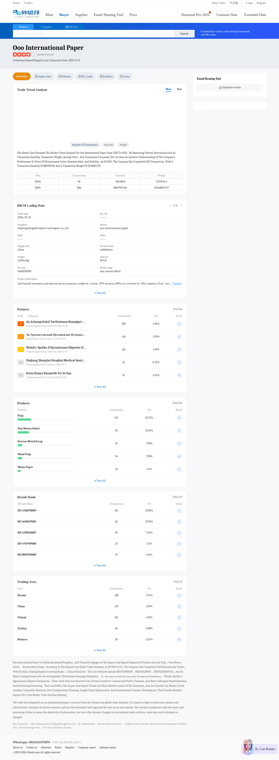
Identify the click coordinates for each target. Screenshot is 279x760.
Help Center (219, 2)
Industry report (107, 747)
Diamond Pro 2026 (195, 15)
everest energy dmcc (29, 727)
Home (16, 2)
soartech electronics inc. (109, 723)
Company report (87, 747)
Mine (49, 15)
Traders (28, 2)
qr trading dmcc (86, 723)
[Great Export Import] (26, 14)
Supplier (81, 15)
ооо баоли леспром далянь (56, 727)
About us (17, 747)
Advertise (46, 747)
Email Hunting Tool (108, 15)
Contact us (31, 747)
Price (133, 15)
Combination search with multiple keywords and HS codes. (225, 33)
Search (184, 33)
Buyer (64, 15)
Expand (177, 283)
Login (249, 2)
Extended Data (255, 15)
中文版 (234, 2)
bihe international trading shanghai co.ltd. (53, 723)
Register (261, 2)
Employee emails (231, 87)
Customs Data (227, 15)
